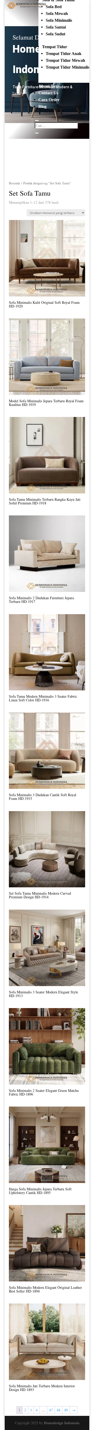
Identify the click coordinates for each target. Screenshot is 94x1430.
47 (51, 1409)
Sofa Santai (56, 27)
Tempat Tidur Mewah (65, 60)
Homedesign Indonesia (61, 1423)
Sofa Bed (54, 6)
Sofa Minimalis (59, 20)
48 (58, 1409)
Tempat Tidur (54, 47)
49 (66, 1409)
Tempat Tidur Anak (63, 53)
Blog (42, 106)
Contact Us (48, 93)
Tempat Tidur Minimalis (67, 67)
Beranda (14, 183)
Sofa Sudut (55, 34)
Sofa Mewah (57, 13)
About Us (46, 86)
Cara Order (49, 99)
